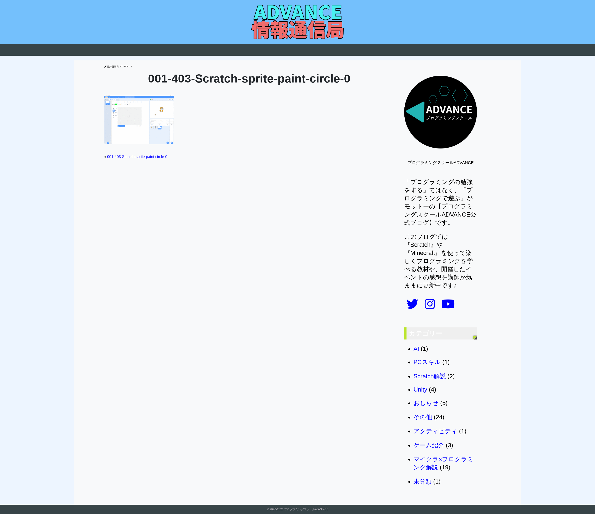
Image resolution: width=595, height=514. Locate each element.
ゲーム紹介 (428, 445)
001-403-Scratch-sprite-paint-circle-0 (137, 157)
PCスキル (427, 362)
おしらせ (426, 403)
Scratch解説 (429, 376)
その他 (422, 417)
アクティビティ (435, 431)
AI (416, 349)
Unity (420, 389)
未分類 (422, 481)
